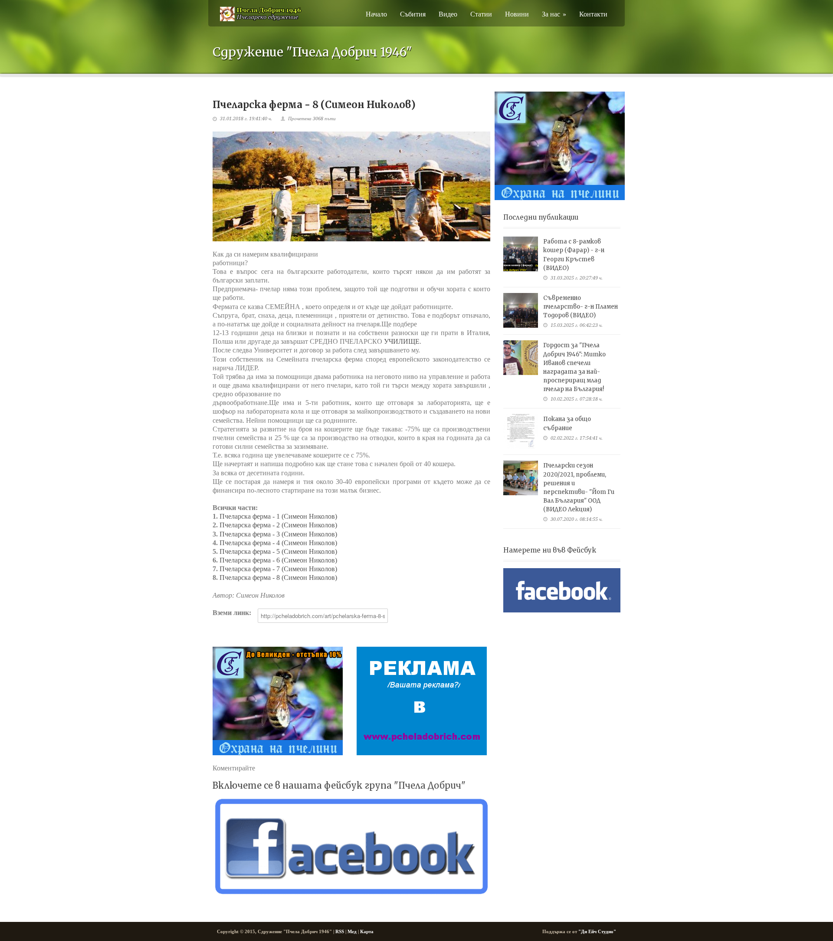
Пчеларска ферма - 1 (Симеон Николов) (278, 516)
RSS (339, 931)
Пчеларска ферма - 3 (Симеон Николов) (278, 534)
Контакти (593, 13)
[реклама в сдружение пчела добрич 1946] (422, 701)
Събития (413, 13)
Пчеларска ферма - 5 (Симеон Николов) (278, 551)
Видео (448, 13)
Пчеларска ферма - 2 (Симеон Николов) (278, 525)
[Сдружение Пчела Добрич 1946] (260, 19)
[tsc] (278, 701)
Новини (517, 13)
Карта (367, 931)
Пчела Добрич (429, 785)
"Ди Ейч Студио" (597, 931)
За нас (554, 13)
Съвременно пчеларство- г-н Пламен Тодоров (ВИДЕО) (580, 306)
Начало (376, 13)
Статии (481, 13)
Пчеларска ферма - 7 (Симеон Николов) (278, 568)
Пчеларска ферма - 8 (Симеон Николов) (278, 577)
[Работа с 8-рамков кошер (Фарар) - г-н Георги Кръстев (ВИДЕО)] (520, 254)
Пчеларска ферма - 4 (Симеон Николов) (278, 542)
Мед (352, 931)
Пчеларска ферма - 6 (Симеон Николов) (278, 560)
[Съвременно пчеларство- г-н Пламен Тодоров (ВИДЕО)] (520, 310)
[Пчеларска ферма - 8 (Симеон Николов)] (351, 186)
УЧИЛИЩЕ (402, 341)
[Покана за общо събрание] (520, 431)
